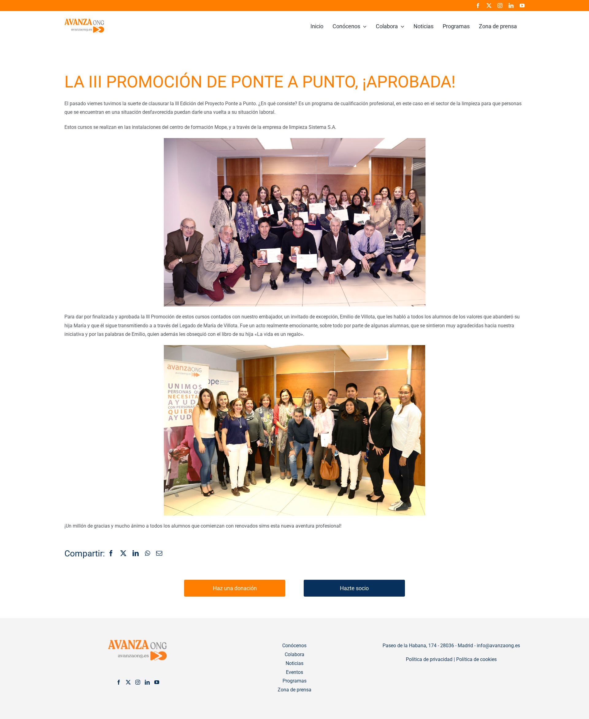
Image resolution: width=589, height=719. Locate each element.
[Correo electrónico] (159, 554)
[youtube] (522, 5)
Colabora (294, 654)
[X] (123, 554)
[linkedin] (511, 5)
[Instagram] (137, 682)
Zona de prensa (294, 690)
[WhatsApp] (147, 554)
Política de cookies (476, 659)
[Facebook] (111, 554)
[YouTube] (156, 682)
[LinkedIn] (135, 554)
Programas (294, 681)
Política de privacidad (429, 659)
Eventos (294, 672)
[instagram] (500, 5)
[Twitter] (128, 682)
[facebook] (477, 5)
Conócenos (294, 645)
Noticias (294, 663)
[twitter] (489, 5)
